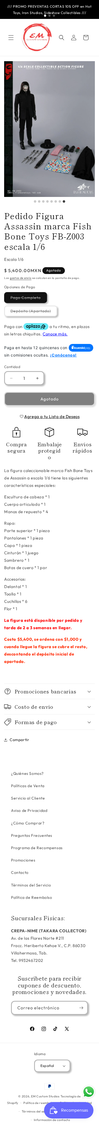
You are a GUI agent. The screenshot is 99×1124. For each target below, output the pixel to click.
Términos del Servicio (31, 885)
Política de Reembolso (31, 897)
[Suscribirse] (81, 1008)
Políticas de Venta (28, 785)
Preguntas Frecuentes (31, 835)
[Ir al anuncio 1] (45, 16)
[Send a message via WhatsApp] (88, 1091)
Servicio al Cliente (28, 798)
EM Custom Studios (45, 1096)
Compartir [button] (19, 739)
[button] (11, 38)
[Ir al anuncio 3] (54, 16)
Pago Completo (28, 299)
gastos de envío (21, 278)
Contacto (20, 872)
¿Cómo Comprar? (27, 823)
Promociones (23, 860)
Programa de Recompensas (37, 847)
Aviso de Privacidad (29, 810)
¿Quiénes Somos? (27, 773)
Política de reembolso (39, 1103)
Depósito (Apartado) (33, 312)
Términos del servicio (37, 1111)
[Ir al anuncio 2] (49, 16)
